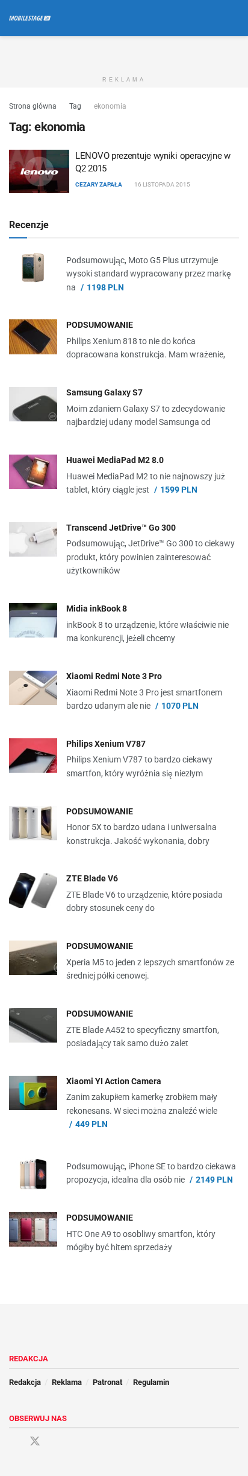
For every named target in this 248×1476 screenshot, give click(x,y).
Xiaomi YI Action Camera (113, 1081)
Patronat (107, 1382)
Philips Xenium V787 (106, 744)
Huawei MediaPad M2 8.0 (115, 460)
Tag (75, 106)
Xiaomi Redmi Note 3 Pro (114, 676)
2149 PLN (214, 1179)
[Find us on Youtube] (56, 1442)
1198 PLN (105, 287)
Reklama (67, 1382)
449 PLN (91, 1124)
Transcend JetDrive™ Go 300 (121, 527)
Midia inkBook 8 (96, 608)
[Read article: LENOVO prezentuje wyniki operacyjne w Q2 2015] (39, 171)
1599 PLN (178, 489)
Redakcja (25, 1382)
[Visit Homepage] (30, 18)
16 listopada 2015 (161, 184)
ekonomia (110, 106)
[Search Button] (234, 18)
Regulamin (151, 1382)
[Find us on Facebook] (13, 1442)
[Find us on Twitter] (34, 1441)
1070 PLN (180, 706)
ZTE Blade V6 (92, 878)
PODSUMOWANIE (99, 325)
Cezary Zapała (98, 184)
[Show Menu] (211, 18)
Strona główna (33, 106)
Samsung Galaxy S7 (104, 392)
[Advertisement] (124, 51)
